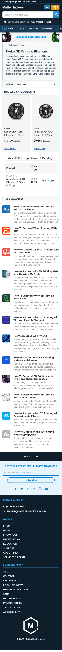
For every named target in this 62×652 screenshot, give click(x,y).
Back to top (31, 456)
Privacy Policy (12, 603)
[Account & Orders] (47, 6)
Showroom (10, 534)
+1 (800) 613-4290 (13, 506)
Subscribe (31, 480)
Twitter (21, 489)
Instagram (28, 489)
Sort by (9, 84)
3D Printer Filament (16, 45)
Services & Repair (14, 557)
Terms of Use (11, 607)
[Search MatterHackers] (56, 14)
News (6, 530)
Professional (12, 539)
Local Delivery (13, 585)
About (7, 571)
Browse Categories (18, 91)
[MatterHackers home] (13, 7)
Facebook (15, 489)
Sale (22, 29)
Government (11, 552)
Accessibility (11, 612)
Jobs (6, 594)
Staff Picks (33, 29)
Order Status (12, 580)
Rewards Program (15, 589)
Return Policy (12, 598)
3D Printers (46, 29)
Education (10, 543)
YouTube (46, 489)
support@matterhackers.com (24, 511)
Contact (8, 576)
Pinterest (40, 489)
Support (8, 548)
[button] (30, 21)
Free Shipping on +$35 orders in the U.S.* (21, 1)
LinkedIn (34, 489)
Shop (6, 525)
